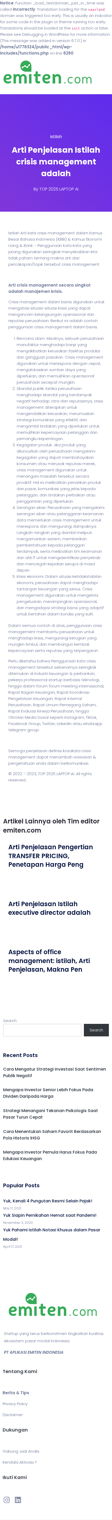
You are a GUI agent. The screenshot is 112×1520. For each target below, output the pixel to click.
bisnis (66, 302)
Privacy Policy (15, 1403)
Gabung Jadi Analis (21, 1451)
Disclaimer (13, 1414)
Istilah (56, 137)
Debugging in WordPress (45, 34)
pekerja (15, 679)
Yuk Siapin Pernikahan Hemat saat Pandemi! (49, 1215)
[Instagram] (7, 1499)
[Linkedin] (18, 1499)
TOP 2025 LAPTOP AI (58, 189)
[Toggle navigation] (11, 89)
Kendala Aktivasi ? (20, 1462)
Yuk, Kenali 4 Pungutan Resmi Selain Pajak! (47, 1201)
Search (10, 1020)
